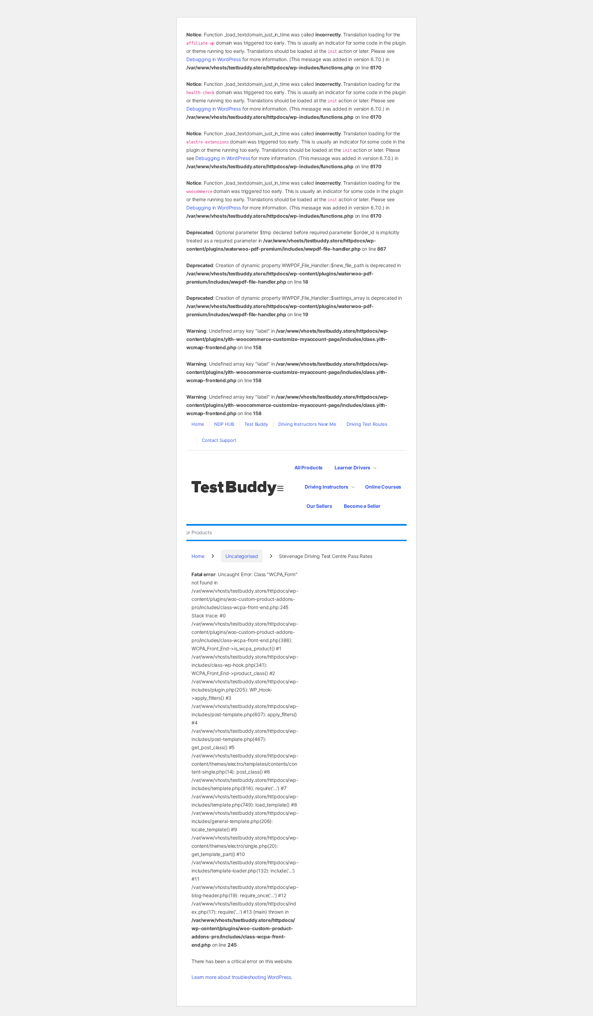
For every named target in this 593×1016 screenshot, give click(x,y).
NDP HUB (224, 424)
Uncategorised (241, 556)
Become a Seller (362, 506)
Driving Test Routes (367, 424)
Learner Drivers (352, 467)
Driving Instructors (326, 487)
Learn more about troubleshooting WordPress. (241, 977)
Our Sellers (319, 506)
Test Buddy (256, 424)
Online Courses (383, 487)
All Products (308, 467)
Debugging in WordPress (213, 59)
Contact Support (219, 440)
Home (197, 424)
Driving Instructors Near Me (307, 424)
